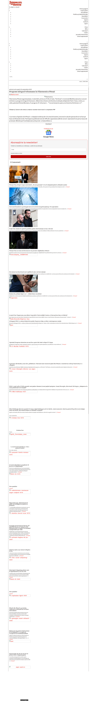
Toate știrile (84, 10)
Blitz (86, 29)
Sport (86, 23)
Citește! (68, 186)
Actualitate (84, 12)
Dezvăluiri (85, 16)
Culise (86, 32)
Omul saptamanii (82, 36)
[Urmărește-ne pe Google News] (48, 134)
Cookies (56, 707)
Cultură (85, 22)
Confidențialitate (48, 707)
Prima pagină (84, 9)
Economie (85, 18)
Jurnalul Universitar (82, 34)
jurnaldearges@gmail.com (23, 675)
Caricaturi (85, 31)
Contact (41, 707)
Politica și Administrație (80, 14)
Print (86, 27)
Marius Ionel (15, 94)
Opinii (86, 20)
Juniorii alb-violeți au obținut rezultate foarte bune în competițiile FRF (35, 109)
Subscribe (48, 156)
